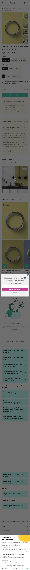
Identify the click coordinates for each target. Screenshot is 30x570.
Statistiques (5, 560)
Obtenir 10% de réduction (15, 289)
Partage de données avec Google (10, 561)
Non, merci (15, 292)
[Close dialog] (28, 275)
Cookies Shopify (6, 556)
